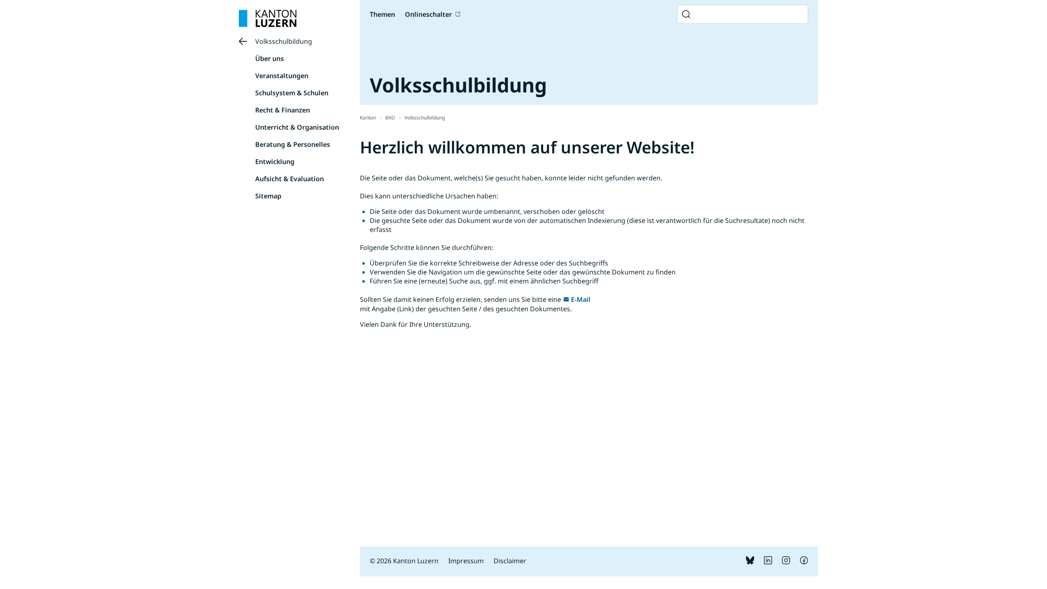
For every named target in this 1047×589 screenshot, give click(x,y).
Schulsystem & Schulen (291, 92)
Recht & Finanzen (282, 110)
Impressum (466, 560)
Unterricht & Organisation (297, 127)
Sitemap (268, 195)
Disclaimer (510, 560)
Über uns (269, 58)
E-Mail (581, 299)
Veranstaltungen (281, 75)
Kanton (368, 117)
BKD (390, 117)
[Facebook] (804, 562)
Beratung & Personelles (292, 144)
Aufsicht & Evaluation (289, 178)
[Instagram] (786, 562)
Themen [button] (382, 14)
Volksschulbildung (283, 41)
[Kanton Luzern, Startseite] (268, 18)
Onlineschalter (428, 14)
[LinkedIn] (768, 562)
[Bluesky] (750, 562)
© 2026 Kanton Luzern (404, 560)
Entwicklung (274, 161)
